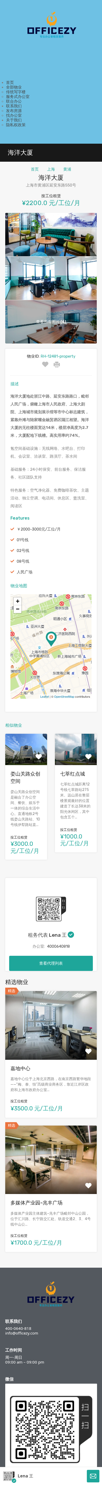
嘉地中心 (20, 1068)
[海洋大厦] (51, 639)
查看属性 (51, 1046)
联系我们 (14, 106)
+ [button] (17, 601)
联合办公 (14, 101)
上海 (51, 169)
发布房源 (14, 110)
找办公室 (14, 115)
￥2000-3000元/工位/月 (39, 529)
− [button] (17, 609)
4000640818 (58, 946)
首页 (10, 82)
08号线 (23, 561)
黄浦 (67, 169)
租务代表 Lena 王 (48, 935)
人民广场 (24, 572)
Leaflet (44, 696)
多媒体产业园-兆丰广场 (36, 1203)
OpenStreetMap (64, 696)
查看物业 (26, 758)
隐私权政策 (16, 125)
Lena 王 (25, 1476)
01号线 (23, 540)
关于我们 (14, 120)
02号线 (23, 550)
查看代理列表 (51, 963)
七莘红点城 (72, 774)
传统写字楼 (16, 92)
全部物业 (14, 87)
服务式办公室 (18, 96)
